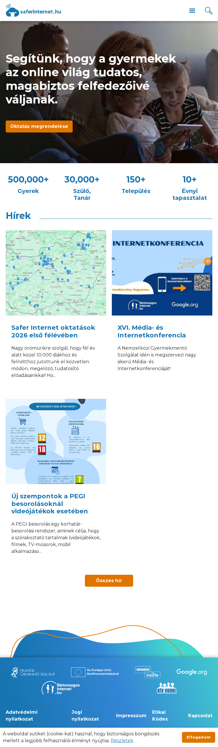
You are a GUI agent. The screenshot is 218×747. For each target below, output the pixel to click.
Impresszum (131, 715)
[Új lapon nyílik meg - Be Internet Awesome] (192, 672)
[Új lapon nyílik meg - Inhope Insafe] (147, 672)
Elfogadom (198, 737)
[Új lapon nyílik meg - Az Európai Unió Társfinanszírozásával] (95, 672)
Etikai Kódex (160, 715)
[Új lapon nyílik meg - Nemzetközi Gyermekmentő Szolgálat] (33, 672)
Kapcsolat (200, 715)
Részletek (122, 740)
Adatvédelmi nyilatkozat (21, 715)
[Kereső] (208, 10)
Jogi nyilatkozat (85, 715)
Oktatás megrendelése (39, 126)
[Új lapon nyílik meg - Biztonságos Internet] (60, 688)
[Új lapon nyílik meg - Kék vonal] (167, 688)
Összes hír (109, 580)
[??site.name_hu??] (33, 10)
